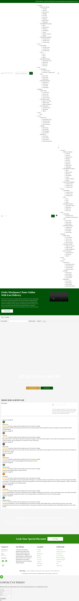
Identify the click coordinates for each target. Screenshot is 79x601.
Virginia (44, 35)
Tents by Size (45, 94)
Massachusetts (46, 12)
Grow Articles (46, 132)
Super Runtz (45, 62)
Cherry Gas (45, 65)
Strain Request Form (47, 119)
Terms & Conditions (48, 573)
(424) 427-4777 (4, 551)
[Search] (31, 73)
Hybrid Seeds (45, 79)
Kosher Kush (45, 84)
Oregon (44, 32)
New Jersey (45, 17)
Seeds (39, 67)
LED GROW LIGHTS (44, 99)
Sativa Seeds (45, 75)
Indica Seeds (45, 77)
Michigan (45, 13)
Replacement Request (47, 141)
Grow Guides (45, 136)
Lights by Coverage (47, 101)
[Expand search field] (53, 216)
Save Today (55, 538)
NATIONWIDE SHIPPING (46, 37)
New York (45, 15)
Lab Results (58, 561)
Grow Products (46, 139)
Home (2, 317)
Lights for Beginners (47, 104)
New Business (47, 388)
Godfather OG (46, 82)
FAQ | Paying (45, 129)
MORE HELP (43, 134)
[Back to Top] (1, 578)
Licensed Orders (46, 122)
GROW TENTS (43, 90)
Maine (44, 25)
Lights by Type (46, 102)
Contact (39, 116)
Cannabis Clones (46, 38)
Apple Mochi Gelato (47, 60)
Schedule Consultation (60, 559)
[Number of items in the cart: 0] (58, 73)
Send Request (3, 598)
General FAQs (59, 553)
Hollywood (45, 64)
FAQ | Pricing (45, 127)
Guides (39, 112)
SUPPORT (42, 126)
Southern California (47, 33)
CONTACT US (43, 117)
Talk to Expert (46, 137)
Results (39, 321)
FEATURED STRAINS (45, 59)
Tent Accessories (46, 97)
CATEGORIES (43, 45)
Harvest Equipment (44, 106)
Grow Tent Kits (46, 92)
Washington (45, 22)
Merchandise (45, 109)
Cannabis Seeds (46, 42)
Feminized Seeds (46, 70)
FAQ (41, 114)
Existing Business (33, 388)
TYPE (41, 52)
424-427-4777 (75, 1)
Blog (57, 563)
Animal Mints (46, 87)
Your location (4, 321)
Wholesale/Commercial (60, 551)
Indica (44, 55)
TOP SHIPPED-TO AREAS (46, 23)
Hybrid (44, 57)
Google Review (59, 565)
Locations (40, 5)
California (45, 8)
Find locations (7, 311)
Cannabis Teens (46, 40)
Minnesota (45, 28)
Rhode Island (45, 20)
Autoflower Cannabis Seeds (49, 72)
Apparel (44, 111)
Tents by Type (46, 95)
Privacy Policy (55, 573)
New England (45, 30)
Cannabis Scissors (46, 107)
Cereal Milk (45, 85)
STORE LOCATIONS (44, 7)
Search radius (32, 321)
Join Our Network (46, 124)
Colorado (45, 10)
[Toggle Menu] (58, 145)
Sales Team (3, 555)
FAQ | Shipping (46, 131)
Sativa (44, 54)
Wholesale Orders (46, 121)
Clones (39, 44)
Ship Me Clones (59, 549)
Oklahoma (45, 18)
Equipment (40, 89)
